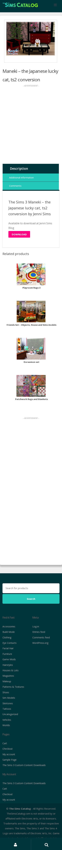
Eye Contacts (9, 642)
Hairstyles (7, 664)
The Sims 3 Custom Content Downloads (24, 765)
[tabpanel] (30, 39)
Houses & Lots (10, 670)
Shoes (5, 692)
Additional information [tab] (21, 177)
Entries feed (38, 631)
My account (8, 754)
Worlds (6, 725)
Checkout (7, 748)
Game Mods (9, 659)
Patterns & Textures (13, 686)
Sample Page (9, 759)
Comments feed (41, 637)
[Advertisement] (31, 125)
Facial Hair (8, 648)
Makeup (6, 681)
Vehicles (6, 719)
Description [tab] (19, 168)
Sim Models (8, 697)
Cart (4, 743)
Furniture (7, 653)
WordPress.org (40, 642)
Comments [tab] (15, 185)
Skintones (7, 703)
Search (31, 598)
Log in (35, 626)
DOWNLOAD (19, 234)
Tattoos (6, 708)
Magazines (8, 675)
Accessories (8, 626)
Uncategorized (10, 714)
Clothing (6, 637)
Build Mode (8, 631)
